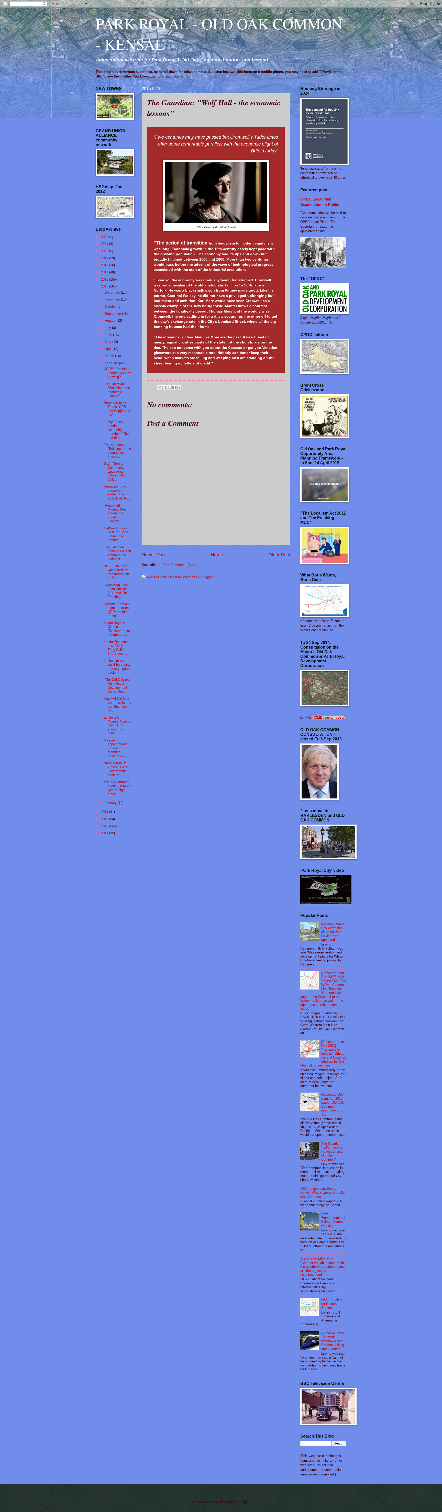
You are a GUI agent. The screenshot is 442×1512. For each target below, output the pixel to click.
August (110, 321)
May (108, 342)
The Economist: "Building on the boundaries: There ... (117, 450)
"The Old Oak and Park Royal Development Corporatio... (117, 685)
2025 (105, 237)
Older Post (279, 554)
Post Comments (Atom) (179, 565)
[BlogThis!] (164, 387)
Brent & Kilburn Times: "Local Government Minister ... (116, 769)
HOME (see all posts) (328, 717)
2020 (105, 251)
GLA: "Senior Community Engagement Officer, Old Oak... (115, 471)
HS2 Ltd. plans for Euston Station (332, 1304)
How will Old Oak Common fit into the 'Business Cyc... (117, 704)
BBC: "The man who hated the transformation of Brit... (116, 572)
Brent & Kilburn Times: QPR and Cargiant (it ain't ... (117, 409)
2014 (105, 812)
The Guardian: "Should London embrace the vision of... (117, 553)
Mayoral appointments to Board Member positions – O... (117, 748)
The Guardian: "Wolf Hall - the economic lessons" (117, 390)
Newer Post (153, 554)
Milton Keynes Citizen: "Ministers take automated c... (117, 629)
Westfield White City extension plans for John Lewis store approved (333, 932)
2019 (105, 258)
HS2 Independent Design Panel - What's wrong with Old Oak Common (322, 1192)
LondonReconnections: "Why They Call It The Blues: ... (117, 647)
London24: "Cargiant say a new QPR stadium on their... (117, 725)
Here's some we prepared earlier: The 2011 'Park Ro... (117, 492)
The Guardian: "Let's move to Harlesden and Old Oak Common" (331, 1151)
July (108, 328)
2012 (105, 826)
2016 (105, 279)
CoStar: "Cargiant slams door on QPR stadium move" (117, 610)
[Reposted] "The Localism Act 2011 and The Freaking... (116, 591)
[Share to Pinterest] (178, 387)
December (113, 292)
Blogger (243, 1502)
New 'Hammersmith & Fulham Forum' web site (333, 1220)
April (109, 349)
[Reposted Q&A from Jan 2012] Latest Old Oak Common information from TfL (333, 1104)
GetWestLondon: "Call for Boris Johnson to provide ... (116, 534)
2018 (105, 265)
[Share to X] (169, 387)
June (109, 335)
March (110, 356)
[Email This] (159, 387)
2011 (105, 833)
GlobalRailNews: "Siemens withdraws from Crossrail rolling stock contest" (333, 1341)
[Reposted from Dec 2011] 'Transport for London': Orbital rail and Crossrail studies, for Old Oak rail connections (323, 1054)
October (111, 306)
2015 (105, 286)
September (113, 314)
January (111, 803)
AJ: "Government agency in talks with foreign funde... (117, 788)
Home (217, 554)
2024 (105, 244)
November (113, 299)
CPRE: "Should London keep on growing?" (117, 373)
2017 (105, 272)
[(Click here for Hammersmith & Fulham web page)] (325, 903)
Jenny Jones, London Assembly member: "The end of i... (116, 430)
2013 (105, 819)
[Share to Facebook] (173, 387)
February (112, 363)
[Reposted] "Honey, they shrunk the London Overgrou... (115, 513)
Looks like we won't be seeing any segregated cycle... (117, 666)
